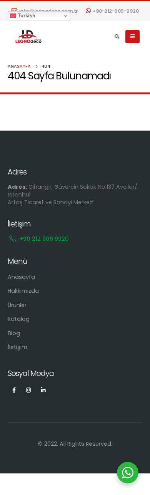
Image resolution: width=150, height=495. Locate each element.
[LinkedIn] (43, 389)
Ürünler (17, 305)
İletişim (17, 347)
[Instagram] (28, 389)
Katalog (19, 319)
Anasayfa (21, 277)
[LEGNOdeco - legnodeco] (27, 36)
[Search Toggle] (117, 36)
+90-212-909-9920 (115, 11)
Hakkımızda (23, 291)
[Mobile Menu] (132, 36)
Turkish (25, 15)
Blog (14, 333)
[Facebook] (14, 389)
